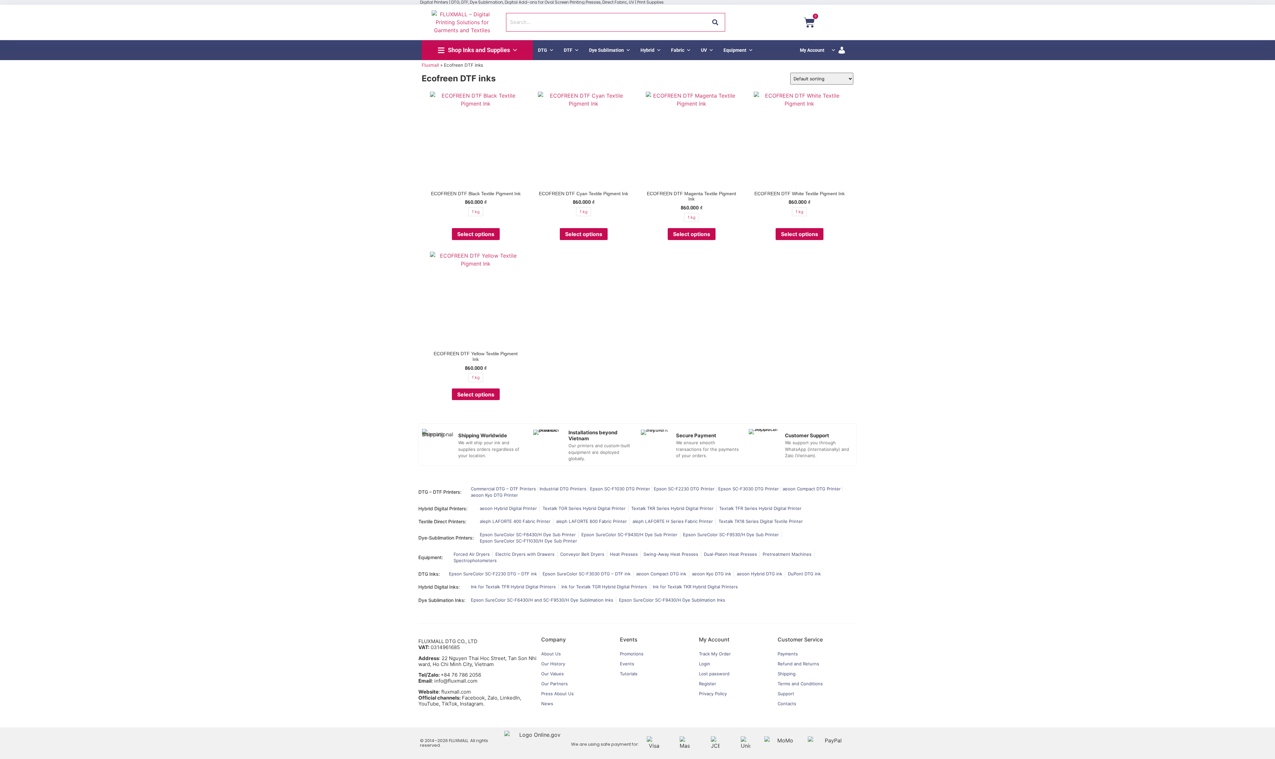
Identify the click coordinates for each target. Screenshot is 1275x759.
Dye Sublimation (606, 50)
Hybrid (647, 50)
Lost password (714, 673)
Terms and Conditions (800, 683)
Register (707, 683)
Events (627, 663)
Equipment (734, 50)
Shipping (787, 673)
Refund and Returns (798, 663)
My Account (812, 50)
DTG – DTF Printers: (440, 492)
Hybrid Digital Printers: (443, 508)
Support (786, 693)
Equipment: (430, 557)
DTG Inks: (429, 574)
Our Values (552, 673)
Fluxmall (430, 65)
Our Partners (554, 683)
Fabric (677, 50)
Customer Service (800, 639)
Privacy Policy (713, 693)
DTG (542, 50)
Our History (553, 663)
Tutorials (629, 673)
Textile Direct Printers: (442, 521)
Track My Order (715, 653)
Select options (475, 234)
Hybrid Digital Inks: (439, 587)
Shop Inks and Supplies (479, 49)
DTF (568, 50)
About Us (551, 653)
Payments (788, 653)
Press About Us (557, 693)
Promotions (631, 653)
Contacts (787, 703)
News (547, 703)
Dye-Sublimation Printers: (446, 538)
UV (704, 50)
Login (704, 663)
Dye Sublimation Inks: (442, 600)
